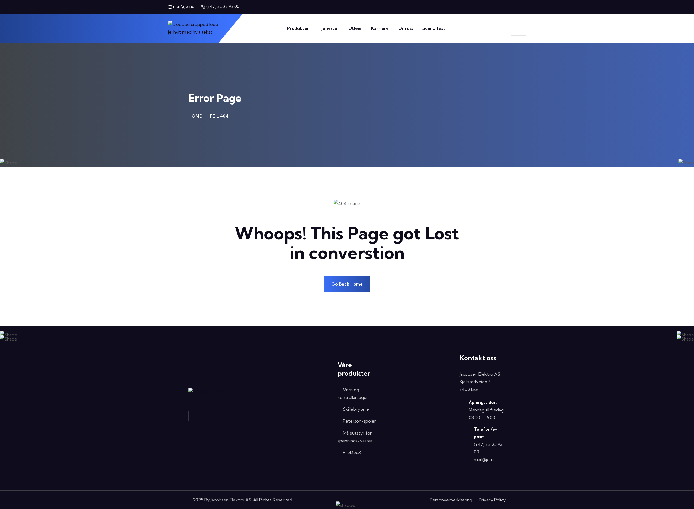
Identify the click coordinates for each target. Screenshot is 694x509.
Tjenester (329, 28)
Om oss (405, 28)
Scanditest (433, 28)
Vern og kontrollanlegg (352, 393)
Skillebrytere (356, 409)
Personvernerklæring (451, 499)
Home (195, 116)
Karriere (380, 28)
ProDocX (352, 452)
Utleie (355, 28)
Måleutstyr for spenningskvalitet (355, 436)
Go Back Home (347, 284)
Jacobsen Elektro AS (231, 499)
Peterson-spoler (359, 421)
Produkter (298, 28)
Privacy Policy (492, 499)
